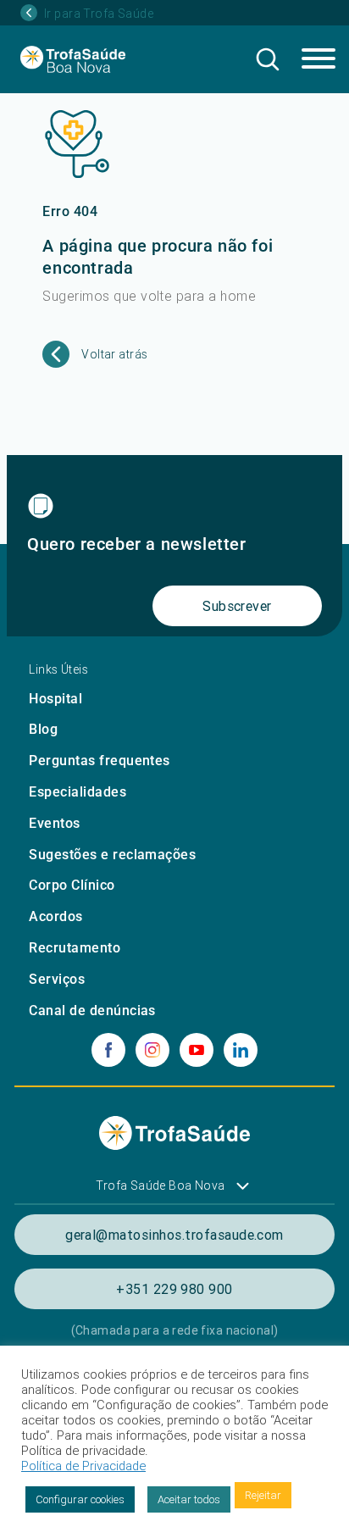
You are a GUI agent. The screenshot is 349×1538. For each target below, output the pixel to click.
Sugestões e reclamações (112, 855)
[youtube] (196, 1050)
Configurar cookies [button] (80, 1499)
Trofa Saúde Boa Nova (160, 1185)
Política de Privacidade (83, 1466)
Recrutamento (74, 948)
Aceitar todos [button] (189, 1499)
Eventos (54, 823)
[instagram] (152, 1050)
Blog (43, 729)
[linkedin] (241, 1050)
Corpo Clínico (71, 885)
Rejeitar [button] (263, 1495)
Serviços (57, 979)
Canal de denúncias (92, 1010)
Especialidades (77, 792)
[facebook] (108, 1050)
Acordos (55, 916)
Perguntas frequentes (99, 760)
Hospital (55, 699)
